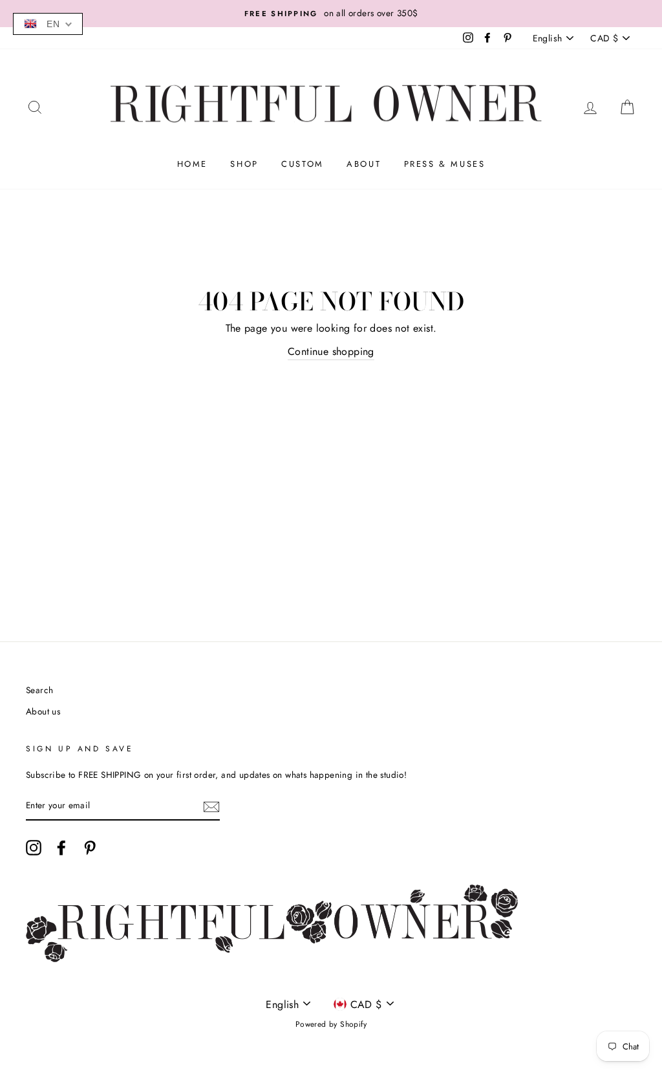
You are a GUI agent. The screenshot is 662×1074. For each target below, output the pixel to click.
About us (43, 711)
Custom (302, 164)
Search (39, 689)
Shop (244, 164)
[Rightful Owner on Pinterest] (90, 847)
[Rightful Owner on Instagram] (33, 847)
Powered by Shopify (331, 1024)
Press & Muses (445, 164)
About (364, 164)
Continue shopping (331, 351)
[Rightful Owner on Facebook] (61, 847)
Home (192, 164)
